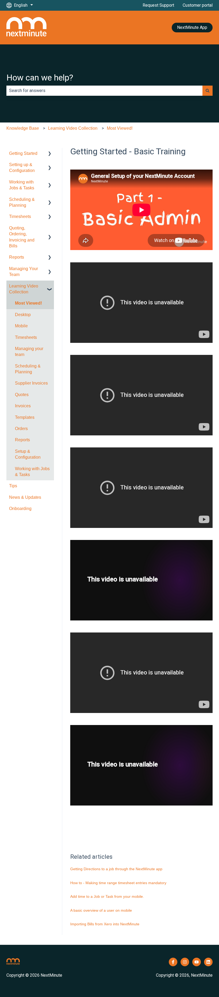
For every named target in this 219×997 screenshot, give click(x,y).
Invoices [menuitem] (23, 406)
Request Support (158, 5)
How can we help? (39, 77)
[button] (49, 153)
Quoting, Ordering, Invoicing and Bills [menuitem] (21, 237)
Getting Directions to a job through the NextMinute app (116, 869)
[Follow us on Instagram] (185, 962)
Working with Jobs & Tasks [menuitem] (21, 185)
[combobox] (104, 91)
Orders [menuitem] (21, 428)
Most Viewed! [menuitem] (28, 303)
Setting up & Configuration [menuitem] (22, 167)
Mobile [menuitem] (21, 326)
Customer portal (198, 5)
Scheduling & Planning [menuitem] (22, 202)
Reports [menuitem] (16, 257)
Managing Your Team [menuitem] (23, 271)
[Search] (207, 91)
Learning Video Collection (72, 128)
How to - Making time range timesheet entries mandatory (118, 883)
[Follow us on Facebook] (173, 962)
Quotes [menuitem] (22, 394)
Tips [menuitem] (13, 486)
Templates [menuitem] (24, 417)
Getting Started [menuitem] (23, 153)
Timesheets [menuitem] (20, 216)
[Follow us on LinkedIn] (208, 962)
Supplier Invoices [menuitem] (31, 383)
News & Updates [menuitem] (25, 497)
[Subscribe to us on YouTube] (196, 962)
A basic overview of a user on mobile (101, 910)
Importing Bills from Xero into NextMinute (104, 924)
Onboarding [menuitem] (20, 508)
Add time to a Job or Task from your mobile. (107, 896)
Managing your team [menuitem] (29, 351)
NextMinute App (192, 27)
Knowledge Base (22, 128)
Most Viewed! (119, 128)
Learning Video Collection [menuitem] (23, 289)
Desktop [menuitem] (23, 314)
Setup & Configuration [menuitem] (28, 454)
